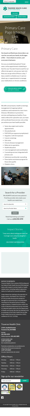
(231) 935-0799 (18, 219)
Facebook (2, 397)
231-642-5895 (15, 336)
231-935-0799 (5, 334)
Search (15, 213)
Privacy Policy (15, 406)
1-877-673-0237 (6, 341)
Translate (15, 3)
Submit (24, 380)
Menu (26, 2)
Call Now (15, 13)
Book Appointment (9, 16)
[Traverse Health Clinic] (15, 8)
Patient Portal (22, 16)
